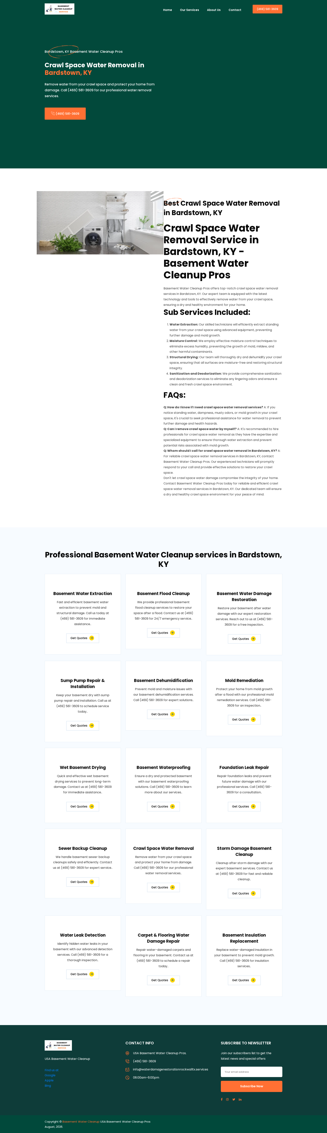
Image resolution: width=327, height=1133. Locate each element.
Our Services (189, 10)
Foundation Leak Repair (244, 767)
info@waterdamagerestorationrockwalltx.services (170, 1069)
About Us (214, 10)
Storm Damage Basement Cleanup (244, 851)
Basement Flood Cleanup (163, 594)
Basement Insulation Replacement (244, 938)
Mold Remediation (244, 681)
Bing (48, 1085)
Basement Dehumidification (163, 681)
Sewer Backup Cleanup (82, 848)
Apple (49, 1080)
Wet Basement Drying (83, 767)
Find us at (52, 1070)
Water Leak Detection (83, 935)
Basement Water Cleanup (81, 1122)
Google (50, 1075)
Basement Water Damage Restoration (244, 597)
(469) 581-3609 (267, 9)
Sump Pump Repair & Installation (83, 684)
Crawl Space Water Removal (163, 848)
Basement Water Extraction (82, 594)
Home (167, 10)
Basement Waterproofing (163, 767)
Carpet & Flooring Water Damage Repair (163, 938)
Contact (235, 10)
